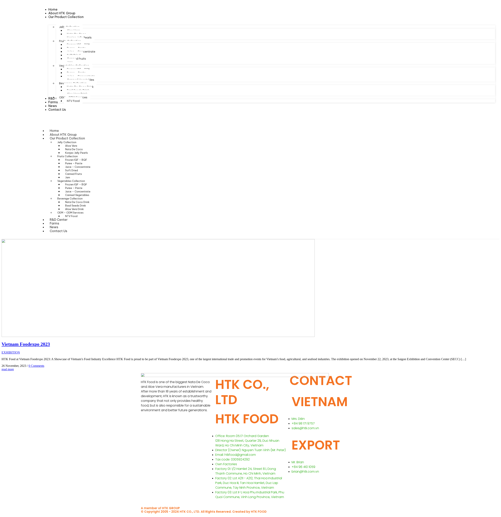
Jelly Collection (66, 142)
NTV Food (71, 216)
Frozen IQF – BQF (76, 159)
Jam (67, 177)
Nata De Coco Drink (77, 202)
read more (8, 369)
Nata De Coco (74, 149)
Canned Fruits (73, 173)
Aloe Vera (71, 145)
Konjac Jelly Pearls (76, 152)
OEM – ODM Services (70, 212)
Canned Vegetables (77, 195)
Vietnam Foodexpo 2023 (26, 344)
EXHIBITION (11, 352)
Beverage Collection (70, 198)
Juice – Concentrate (77, 166)
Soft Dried (71, 170)
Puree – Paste (73, 163)
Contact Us (58, 231)
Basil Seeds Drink (75, 205)
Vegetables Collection (71, 180)
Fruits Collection (67, 156)
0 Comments (36, 365)
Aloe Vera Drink (74, 209)
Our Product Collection (67, 138)
